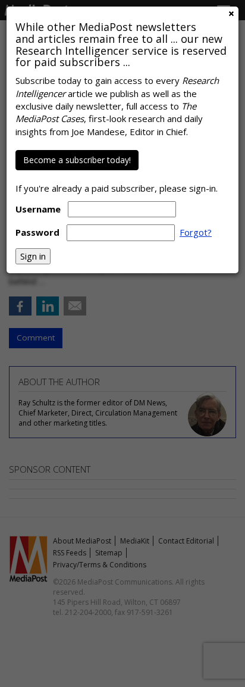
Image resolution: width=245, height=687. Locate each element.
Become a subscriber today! (77, 159)
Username (38, 209)
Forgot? (196, 232)
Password (37, 232)
